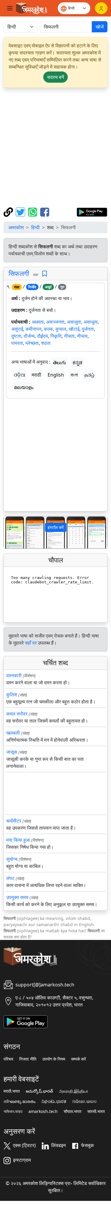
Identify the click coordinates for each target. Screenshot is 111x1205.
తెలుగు (59, 362)
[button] (11, 532)
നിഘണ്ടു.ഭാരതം (20, 1101)
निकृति (56, 336)
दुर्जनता (88, 329)
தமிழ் (89, 375)
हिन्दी (35, 227)
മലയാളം (23, 387)
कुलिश (11, 694)
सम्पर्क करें (78, 1059)
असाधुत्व (90, 322)
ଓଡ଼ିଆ (19, 375)
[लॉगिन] (101, 8)
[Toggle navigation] (10, 8)
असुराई (17, 329)
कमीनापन (33, 329)
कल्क (48, 329)
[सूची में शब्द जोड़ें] (44, 274)
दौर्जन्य (29, 336)
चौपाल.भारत (72, 1111)
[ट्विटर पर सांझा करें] (21, 211)
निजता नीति (27, 1059)
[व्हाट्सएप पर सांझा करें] (33, 211)
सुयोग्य (11, 859)
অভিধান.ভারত (13, 1111)
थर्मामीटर (13, 821)
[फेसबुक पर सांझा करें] (44, 211)
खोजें (100, 27)
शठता (46, 343)
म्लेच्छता (32, 343)
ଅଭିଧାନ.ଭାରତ (84, 1101)
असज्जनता (55, 322)
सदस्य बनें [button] (55, 77)
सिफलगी (19, 273)
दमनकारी (14, 675)
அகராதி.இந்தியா (73, 1091)
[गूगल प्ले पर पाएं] (91, 211)
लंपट (10, 878)
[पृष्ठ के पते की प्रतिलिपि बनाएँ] (9, 211)
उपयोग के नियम (53, 1059)
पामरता (17, 343)
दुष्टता (16, 336)
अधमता (38, 322)
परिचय (8, 1059)
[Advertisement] (55, 147)
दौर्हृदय (42, 336)
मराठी (36, 375)
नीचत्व (82, 336)
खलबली (13, 733)
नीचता (69, 336)
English (56, 375)
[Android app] (26, 1021)
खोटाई (74, 329)
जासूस (11, 752)
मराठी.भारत (12, 1091)
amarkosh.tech (43, 1111)
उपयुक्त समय (17, 897)
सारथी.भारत (96, 1111)
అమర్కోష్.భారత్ (39, 1091)
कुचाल (60, 329)
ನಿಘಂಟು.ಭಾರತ (53, 1101)
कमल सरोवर (17, 713)
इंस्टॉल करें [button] (56, 527)
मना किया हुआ (18, 840)
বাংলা (74, 375)
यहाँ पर (31, 643)
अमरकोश (16, 227)
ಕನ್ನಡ (77, 362)
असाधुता (74, 322)
